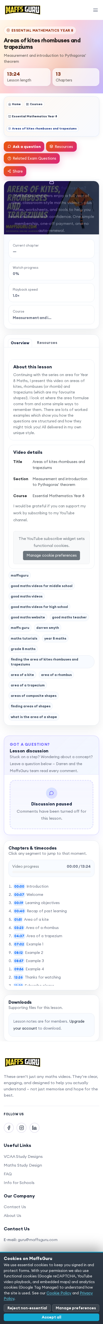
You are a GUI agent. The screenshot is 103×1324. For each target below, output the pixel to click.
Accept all (51, 1317)
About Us (12, 1215)
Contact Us (15, 1206)
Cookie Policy (58, 1293)
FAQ (8, 1173)
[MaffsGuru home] (23, 10)
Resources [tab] (47, 342)
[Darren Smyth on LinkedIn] (35, 1128)
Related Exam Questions (34, 158)
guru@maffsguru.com (38, 1239)
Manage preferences (76, 1308)
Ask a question (27, 146)
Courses (36, 104)
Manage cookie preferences (51, 555)
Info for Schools (19, 1182)
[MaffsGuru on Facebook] (9, 1128)
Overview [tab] (20, 342)
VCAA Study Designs (23, 1156)
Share (18, 171)
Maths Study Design (23, 1165)
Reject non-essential (27, 1308)
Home (16, 104)
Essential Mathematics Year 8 (34, 116)
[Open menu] (95, 10)
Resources (64, 146)
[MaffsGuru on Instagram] (21, 1128)
